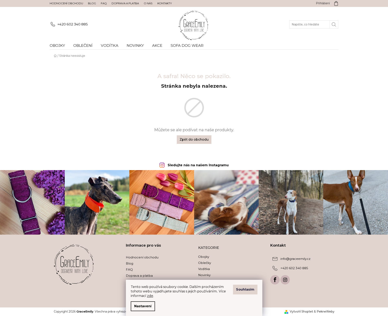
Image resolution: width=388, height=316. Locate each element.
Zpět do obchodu (194, 139)
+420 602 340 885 (72, 24)
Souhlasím (245, 289)
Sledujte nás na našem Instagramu (198, 165)
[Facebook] (275, 279)
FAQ (104, 3)
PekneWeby (325, 311)
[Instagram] (285, 279)
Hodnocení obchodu (66, 3)
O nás (148, 3)
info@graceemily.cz (295, 259)
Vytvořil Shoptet (301, 311)
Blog (92, 3)
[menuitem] (59, 45)
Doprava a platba (125, 3)
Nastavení (143, 306)
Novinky (204, 275)
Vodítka (204, 269)
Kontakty (164, 3)
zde (150, 296)
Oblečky (204, 263)
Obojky (203, 257)
